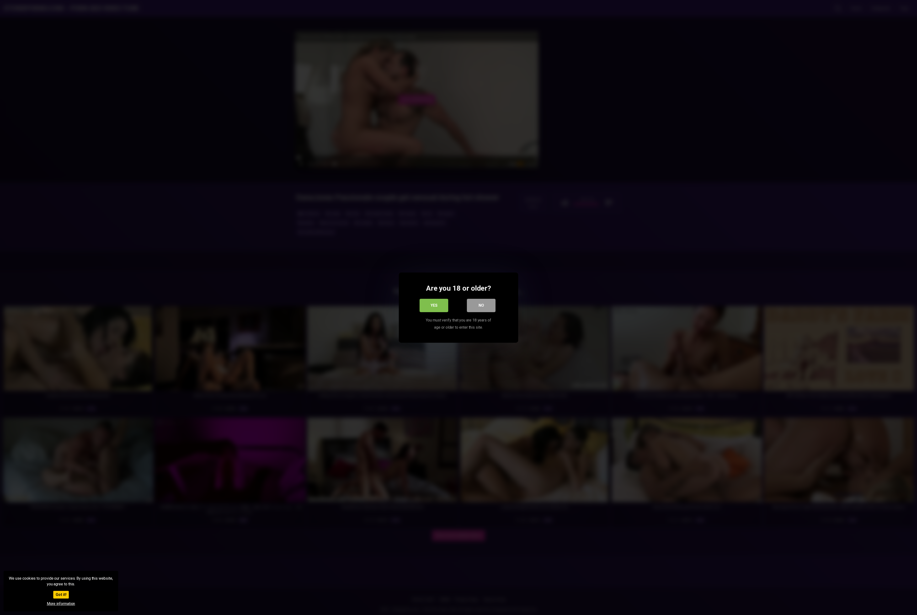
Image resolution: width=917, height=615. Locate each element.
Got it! (61, 594)
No (481, 305)
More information (61, 603)
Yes (434, 305)
